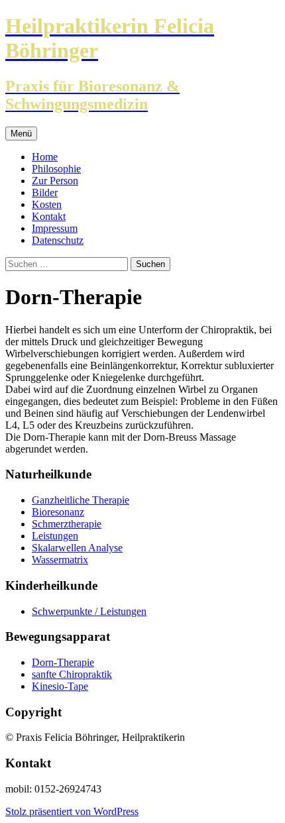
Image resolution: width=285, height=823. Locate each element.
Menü (21, 133)
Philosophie (56, 168)
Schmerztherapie (66, 523)
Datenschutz (58, 240)
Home (45, 156)
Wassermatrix (60, 559)
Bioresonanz (58, 512)
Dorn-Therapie (63, 662)
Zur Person (55, 180)
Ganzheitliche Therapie (80, 500)
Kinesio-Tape (60, 686)
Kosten (47, 204)
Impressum (55, 228)
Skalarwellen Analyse (77, 547)
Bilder (45, 192)
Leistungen (55, 535)
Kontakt (49, 216)
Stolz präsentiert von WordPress (72, 811)
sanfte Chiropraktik (72, 674)
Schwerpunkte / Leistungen (89, 611)
